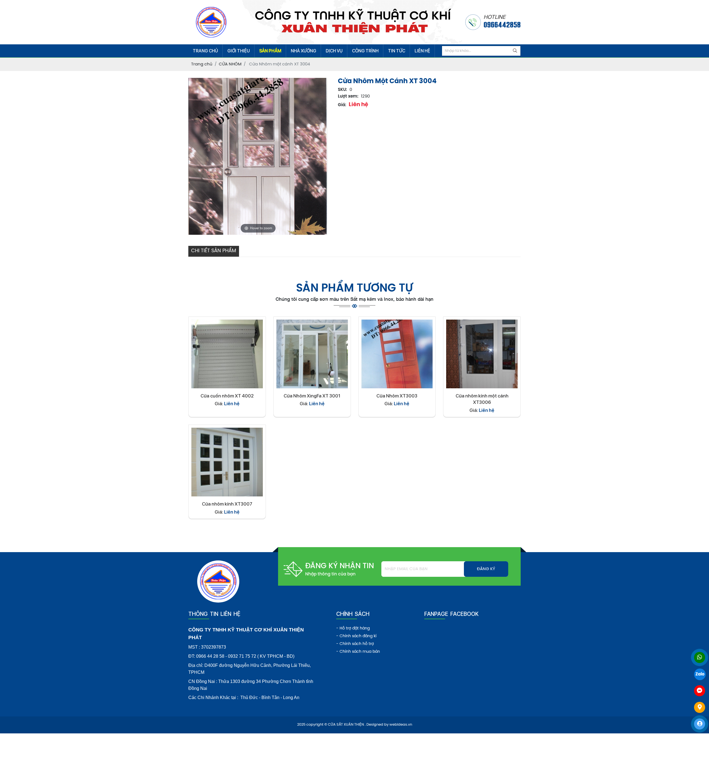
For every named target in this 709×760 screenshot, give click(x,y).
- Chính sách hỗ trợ (355, 644)
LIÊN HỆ (422, 50)
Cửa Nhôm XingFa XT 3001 (312, 396)
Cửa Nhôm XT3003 (396, 396)
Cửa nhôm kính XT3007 (227, 504)
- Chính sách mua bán (358, 652)
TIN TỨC (396, 50)
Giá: (342, 105)
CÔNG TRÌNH (365, 50)
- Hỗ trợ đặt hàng (353, 628)
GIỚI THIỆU (238, 50)
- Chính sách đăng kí (356, 636)
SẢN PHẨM (270, 50)
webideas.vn (400, 724)
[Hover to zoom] (258, 156)
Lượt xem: (348, 96)
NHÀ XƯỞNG (303, 50)
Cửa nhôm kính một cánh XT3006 (482, 399)
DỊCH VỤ (334, 50)
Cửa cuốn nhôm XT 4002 (227, 396)
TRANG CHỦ (205, 50)
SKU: (342, 90)
